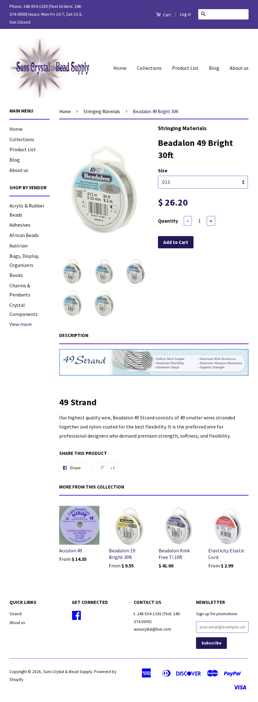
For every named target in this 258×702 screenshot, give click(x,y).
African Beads (24, 235)
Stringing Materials (101, 111)
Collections (149, 68)
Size (162, 170)
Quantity (168, 221)
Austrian (18, 245)
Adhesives (20, 225)
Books (16, 275)
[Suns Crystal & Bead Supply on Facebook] (76, 617)
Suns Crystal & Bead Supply (67, 671)
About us (239, 68)
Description (73, 335)
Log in (185, 14)
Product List (185, 68)
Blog (214, 68)
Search (15, 613)
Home (119, 68)
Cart (166, 15)
